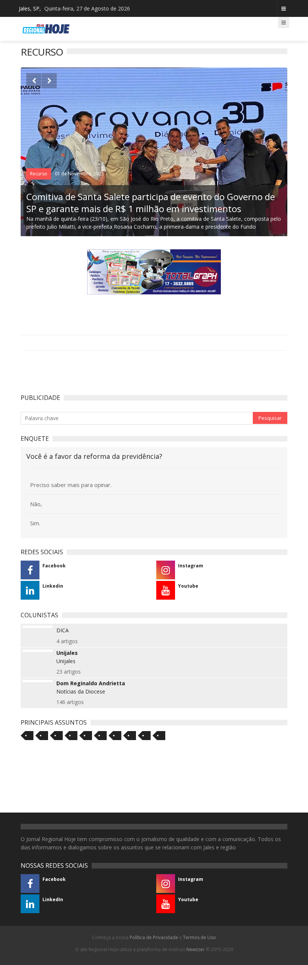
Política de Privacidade (154, 937)
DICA (62, 630)
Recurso (38, 173)
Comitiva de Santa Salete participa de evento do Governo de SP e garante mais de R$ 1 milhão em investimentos (150, 203)
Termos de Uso (199, 937)
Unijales (67, 653)
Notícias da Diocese (80, 691)
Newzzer (195, 949)
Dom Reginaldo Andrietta (90, 683)
